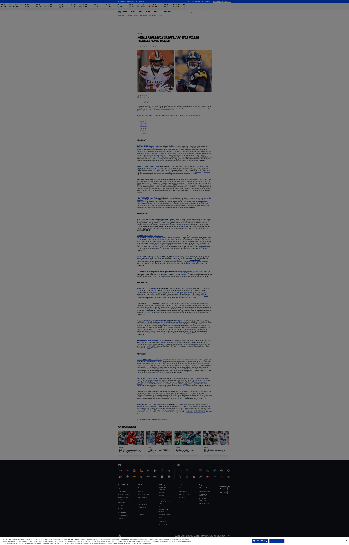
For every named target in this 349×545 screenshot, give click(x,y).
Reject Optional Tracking (260, 540)
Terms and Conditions (73, 539)
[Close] (346, 541)
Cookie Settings (146, 543)
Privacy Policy (125, 539)
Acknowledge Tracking (276, 540)
